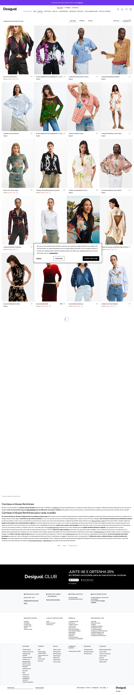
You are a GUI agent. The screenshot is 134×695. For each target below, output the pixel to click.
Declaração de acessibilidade (76, 639)
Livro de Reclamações (96, 629)
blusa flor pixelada (10, 77)
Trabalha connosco (73, 624)
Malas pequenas (57, 653)
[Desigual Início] (10, 10)
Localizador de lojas (73, 621)
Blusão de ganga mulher (105, 649)
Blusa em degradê (42, 304)
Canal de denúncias (73, 637)
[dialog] (68, 253)
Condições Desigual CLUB (97, 632)
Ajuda (47, 621)
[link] (118, 9)
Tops (39, 649)
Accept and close (90, 258)
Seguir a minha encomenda (53, 600)
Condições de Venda (96, 628)
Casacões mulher (103, 660)
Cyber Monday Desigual (75, 631)
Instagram (81, 688)
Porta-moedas (56, 662)
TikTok (88, 688)
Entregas (26, 621)
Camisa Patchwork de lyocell (79, 77)
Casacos (102, 646)
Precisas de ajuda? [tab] (32, 594)
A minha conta (27, 624)
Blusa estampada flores (11, 304)
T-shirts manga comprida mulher (42, 652)
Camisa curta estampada (109, 304)
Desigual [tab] (72, 618)
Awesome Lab (72, 628)
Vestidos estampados (27, 682)
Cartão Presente (28, 629)
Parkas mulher (103, 656)
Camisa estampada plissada (110, 77)
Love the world (72, 626)
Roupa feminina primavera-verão (26, 662)
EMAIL (25, 603)
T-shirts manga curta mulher (43, 656)
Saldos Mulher (72, 632)
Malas (55, 646)
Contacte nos (49, 624)
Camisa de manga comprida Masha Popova (115, 247)
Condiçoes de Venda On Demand (99, 631)
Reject (39, 258)
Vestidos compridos (27, 657)
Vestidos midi (25, 675)
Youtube (103, 688)
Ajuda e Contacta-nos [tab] (54, 618)
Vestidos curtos (26, 659)
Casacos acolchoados (104, 653)
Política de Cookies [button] (95, 623)
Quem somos (72, 623)
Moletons (101, 658)
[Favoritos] (32, 77)
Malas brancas (56, 660)
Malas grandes (56, 652)
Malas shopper (56, 656)
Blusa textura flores (10, 190)
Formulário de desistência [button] (97, 634)
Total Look (40, 661)
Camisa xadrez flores (76, 133)
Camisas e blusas (72, 545)
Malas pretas (56, 658)
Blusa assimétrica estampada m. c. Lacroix (50, 133)
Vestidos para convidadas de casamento (26, 678)
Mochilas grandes (88, 649)
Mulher (59, 545)
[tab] (33, 619)
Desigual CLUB (27, 626)
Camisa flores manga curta (78, 190)
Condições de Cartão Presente (98, 635)
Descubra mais (88, 580)
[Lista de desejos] (126, 9)
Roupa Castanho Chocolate (26, 665)
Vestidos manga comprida (26, 654)
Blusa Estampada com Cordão (111, 190)
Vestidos (25, 646)
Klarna (25, 628)
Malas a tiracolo (57, 649)
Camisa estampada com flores (111, 133)
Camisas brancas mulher (75, 651)
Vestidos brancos (26, 668)
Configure (59, 258)
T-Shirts (41, 646)
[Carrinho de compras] (131, 9)
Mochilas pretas (88, 653)
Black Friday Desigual (74, 629)
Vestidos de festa (26, 649)
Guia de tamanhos (50, 623)
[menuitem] (60, 9)
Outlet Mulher (72, 634)
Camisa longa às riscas (11, 133)
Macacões (25, 671)
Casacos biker (102, 652)
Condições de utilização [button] (97, 626)
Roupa (64, 545)
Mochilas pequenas (88, 652)
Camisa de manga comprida (12, 247)
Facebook (95, 688)
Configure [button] (93, 624)
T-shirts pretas (41, 659)
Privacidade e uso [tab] (97, 618)
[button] (60, 7)
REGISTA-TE (74, 580)
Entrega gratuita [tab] (76, 594)
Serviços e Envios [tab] (30, 618)
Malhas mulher (103, 662)
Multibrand (71, 635)
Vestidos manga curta (27, 652)
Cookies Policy (53, 253)
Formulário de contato (31, 601)
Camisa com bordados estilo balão (48, 190)
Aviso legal (93, 621)
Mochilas (87, 646)
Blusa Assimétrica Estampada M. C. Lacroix (50, 77)
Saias (23, 673)
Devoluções (27, 623)
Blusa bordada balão (76, 304)
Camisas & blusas (72, 647)
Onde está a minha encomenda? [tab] (54, 595)
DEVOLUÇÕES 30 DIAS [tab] (99, 594)
